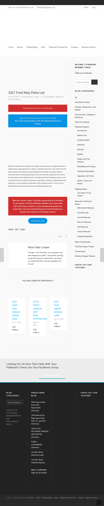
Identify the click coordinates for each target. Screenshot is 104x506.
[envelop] (80, 7)
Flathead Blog (47, 498)
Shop (56, 498)
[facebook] (71, 7)
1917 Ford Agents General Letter (58, 308)
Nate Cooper (34, 97)
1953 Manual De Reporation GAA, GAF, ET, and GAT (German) (38, 419)
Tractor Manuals (83, 231)
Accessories (82, 130)
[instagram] (73, 7)
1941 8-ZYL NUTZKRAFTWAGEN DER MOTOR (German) (39, 433)
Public (23, 229)
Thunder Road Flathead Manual (38, 461)
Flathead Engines (82, 127)
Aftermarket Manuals (85, 208)
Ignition (80, 154)
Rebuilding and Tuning (86, 166)
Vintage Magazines (85, 236)
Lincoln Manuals (83, 217)
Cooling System (83, 140)
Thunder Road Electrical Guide (37, 453)
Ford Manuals (50, 97)
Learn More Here (38, 221)
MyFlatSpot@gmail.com (46, 7)
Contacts (81, 498)
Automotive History (82, 102)
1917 (17, 229)
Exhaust (80, 149)
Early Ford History (82, 122)
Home (71, 53)
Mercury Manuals (84, 222)
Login (94, 7)
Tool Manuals (82, 227)
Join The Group (52, 375)
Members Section (92, 498)
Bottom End (82, 135)
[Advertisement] (37, 147)
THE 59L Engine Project (84, 247)
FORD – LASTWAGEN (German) (36, 444)
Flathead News (81, 189)
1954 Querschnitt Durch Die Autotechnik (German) (38, 406)
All (76, 53)
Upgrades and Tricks (85, 176)
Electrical (80, 145)
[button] (94, 82)
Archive (38, 498)
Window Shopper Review (85, 256)
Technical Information (85, 171)
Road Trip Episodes (83, 242)
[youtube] (78, 7)
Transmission (80, 251)
